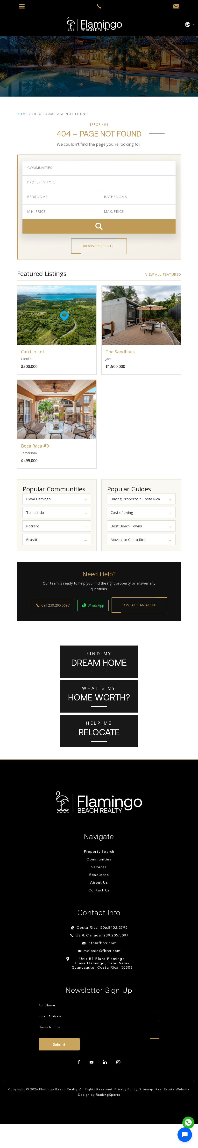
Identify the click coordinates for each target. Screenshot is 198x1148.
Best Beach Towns (126, 526)
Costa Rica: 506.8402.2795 (102, 928)
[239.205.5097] (99, 6)
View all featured (163, 274)
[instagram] (118, 1062)
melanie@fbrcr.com (102, 951)
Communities (98, 859)
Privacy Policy (125, 1089)
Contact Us (99, 890)
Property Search (99, 852)
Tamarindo (35, 512)
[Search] (99, 226)
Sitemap (146, 1089)
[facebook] (79, 1062)
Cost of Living (122, 512)
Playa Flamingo (38, 498)
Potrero (32, 526)
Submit (59, 1044)
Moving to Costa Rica (128, 539)
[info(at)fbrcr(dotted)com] (176, 6)
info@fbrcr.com (102, 943)
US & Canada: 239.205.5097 (102, 935)
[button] (184, 1134)
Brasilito (33, 539)
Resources (99, 875)
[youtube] (91, 1062)
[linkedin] (105, 1062)
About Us (99, 883)
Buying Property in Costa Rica (135, 498)
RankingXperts (108, 1094)
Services (99, 867)
